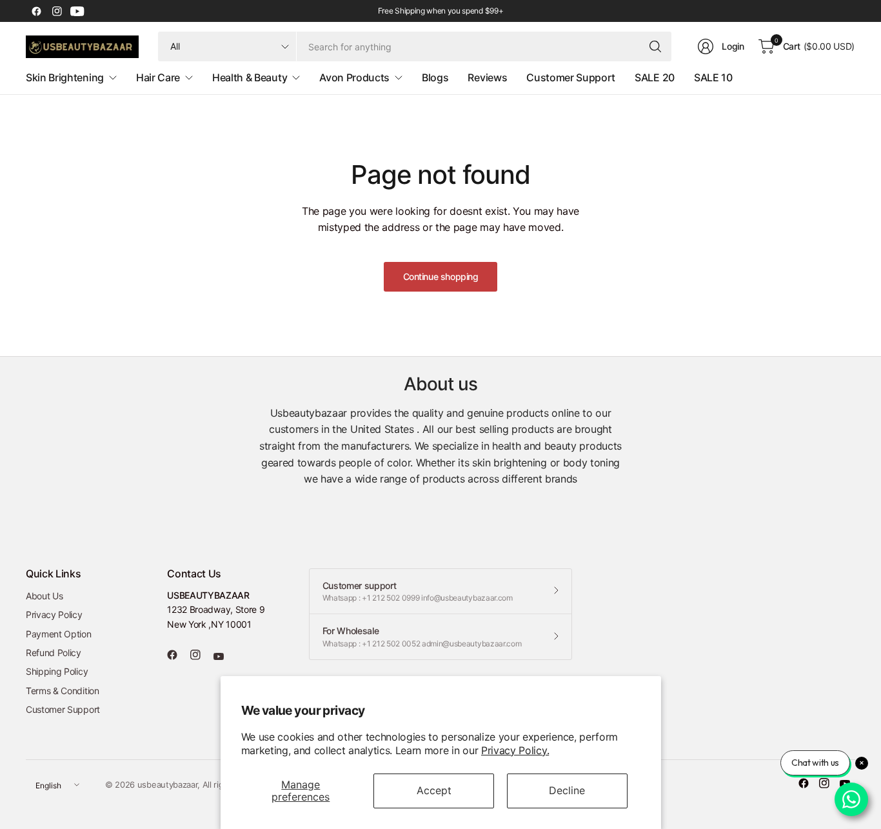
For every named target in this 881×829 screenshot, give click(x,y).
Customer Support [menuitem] (570, 77)
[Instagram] (56, 11)
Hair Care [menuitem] (158, 77)
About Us (44, 595)
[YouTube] (77, 11)
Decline (567, 790)
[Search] (655, 46)
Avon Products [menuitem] (354, 77)
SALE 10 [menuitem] (713, 77)
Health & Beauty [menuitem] (249, 77)
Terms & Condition (62, 690)
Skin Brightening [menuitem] (65, 77)
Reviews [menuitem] (487, 77)
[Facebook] (36, 11)
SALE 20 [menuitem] (655, 77)
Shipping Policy (57, 671)
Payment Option (59, 633)
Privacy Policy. (515, 750)
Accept (434, 790)
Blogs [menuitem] (435, 77)
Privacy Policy (54, 614)
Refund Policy (53, 652)
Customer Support (63, 709)
